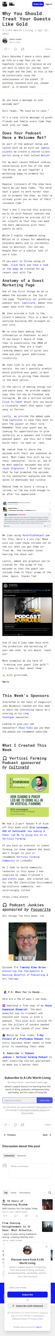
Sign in (49, 4)
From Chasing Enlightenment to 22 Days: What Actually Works (16, 1226)
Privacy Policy (37, 1318)
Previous (11, 1135)
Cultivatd (19, 766)
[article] (27, 1208)
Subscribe (38, 4)
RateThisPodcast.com (36, 535)
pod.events (9, 878)
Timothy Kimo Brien (33, 967)
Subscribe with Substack (29, 1305)
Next (45, 1135)
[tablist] (15, 1156)
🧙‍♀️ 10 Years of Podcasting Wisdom (14, 1202)
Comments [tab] (9, 1155)
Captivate (28, 302)
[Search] (50, 1193)
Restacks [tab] (21, 1155)
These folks (25, 727)
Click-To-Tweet (12, 401)
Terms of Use (41, 1107)
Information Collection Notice (33, 1110)
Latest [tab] (13, 1192)
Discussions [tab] (24, 1192)
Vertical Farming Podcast (32, 1057)
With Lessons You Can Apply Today (19, 1208)
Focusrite (41, 909)
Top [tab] (5, 1192)
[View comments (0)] (15, 49)
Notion (45, 155)
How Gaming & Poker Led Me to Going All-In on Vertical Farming (24, 834)
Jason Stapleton (13, 468)
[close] (46, 1246)
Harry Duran (15, 39)
